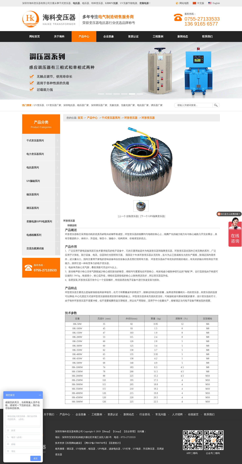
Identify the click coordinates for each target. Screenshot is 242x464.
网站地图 (184, 3)
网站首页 (34, 36)
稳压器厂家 (83, 105)
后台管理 (129, 431)
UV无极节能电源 (128, 3)
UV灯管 (127, 449)
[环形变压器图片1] (140, 206)
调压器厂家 (156, 105)
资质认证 (133, 36)
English (216, 3)
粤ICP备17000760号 (96, 443)
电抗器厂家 (143, 105)
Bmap (106, 431)
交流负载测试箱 (35, 248)
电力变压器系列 (35, 154)
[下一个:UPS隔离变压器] (152, 216)
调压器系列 (33, 207)
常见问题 (160, 414)
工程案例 (158, 36)
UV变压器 (39, 105)
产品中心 (84, 36)
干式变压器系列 (35, 140)
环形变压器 (130, 117)
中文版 (200, 3)
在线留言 (193, 414)
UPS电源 (102, 449)
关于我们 (49, 414)
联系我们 (207, 36)
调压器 (70, 449)
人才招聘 (177, 414)
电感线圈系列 (34, 234)
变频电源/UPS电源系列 (39, 221)
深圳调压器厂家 (99, 105)
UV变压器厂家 (53, 105)
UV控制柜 (81, 449)
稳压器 (85, 3)
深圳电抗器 (69, 105)
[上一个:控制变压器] (128, 216)
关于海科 (59, 36)
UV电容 (137, 449)
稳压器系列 (33, 194)
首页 (80, 117)
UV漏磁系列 (33, 181)
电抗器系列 (33, 167)
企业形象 (108, 36)
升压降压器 (149, 449)
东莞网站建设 (74, 443)
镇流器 (91, 449)
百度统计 (114, 443)
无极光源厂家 (128, 105)
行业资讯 (144, 414)
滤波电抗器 (114, 449)
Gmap (117, 431)
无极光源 (114, 105)
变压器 (37, 3)
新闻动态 (182, 36)
